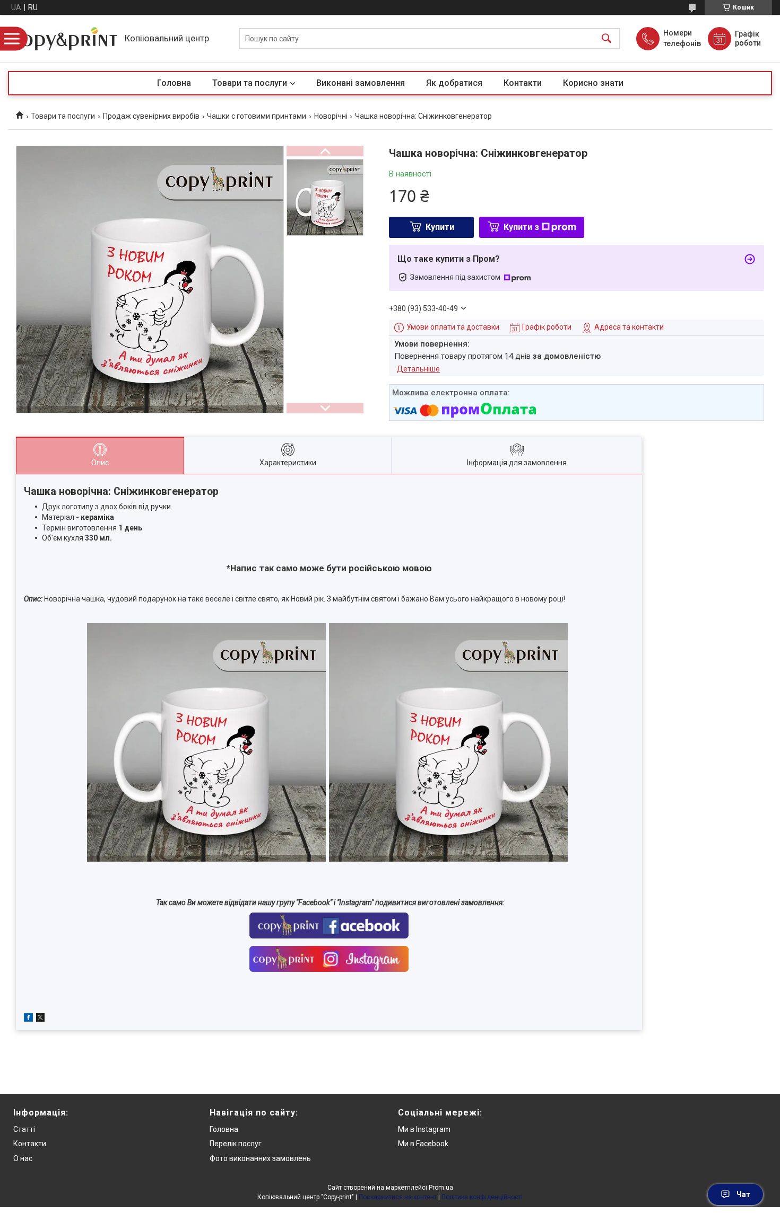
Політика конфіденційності (482, 1197)
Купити (440, 227)
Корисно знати (593, 83)
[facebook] (28, 1019)
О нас (22, 1158)
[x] (40, 1019)
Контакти (523, 83)
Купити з (521, 227)
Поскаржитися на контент (398, 1197)
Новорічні (331, 116)
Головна (174, 83)
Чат (743, 1194)
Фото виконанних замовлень (260, 1158)
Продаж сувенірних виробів (151, 116)
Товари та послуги (249, 83)
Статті (24, 1129)
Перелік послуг (236, 1143)
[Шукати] (606, 39)
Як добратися (454, 83)
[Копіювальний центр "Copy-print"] (64, 38)
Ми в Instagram (424, 1129)
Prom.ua (441, 1187)
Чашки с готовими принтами (256, 116)
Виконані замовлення (360, 83)
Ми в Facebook (423, 1143)
